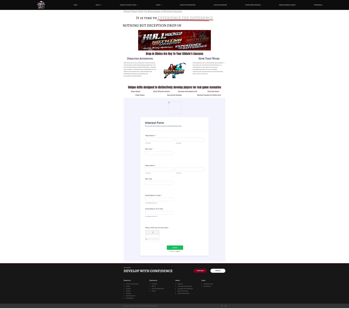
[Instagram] (225, 306)
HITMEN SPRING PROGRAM (253, 5)
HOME (75, 5)
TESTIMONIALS (318, 5)
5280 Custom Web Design (150, 306)
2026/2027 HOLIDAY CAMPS (128, 5)
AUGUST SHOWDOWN (220, 5)
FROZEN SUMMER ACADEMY (287, 5)
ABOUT (98, 5)
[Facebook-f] (222, 306)
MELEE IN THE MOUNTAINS (187, 5)
